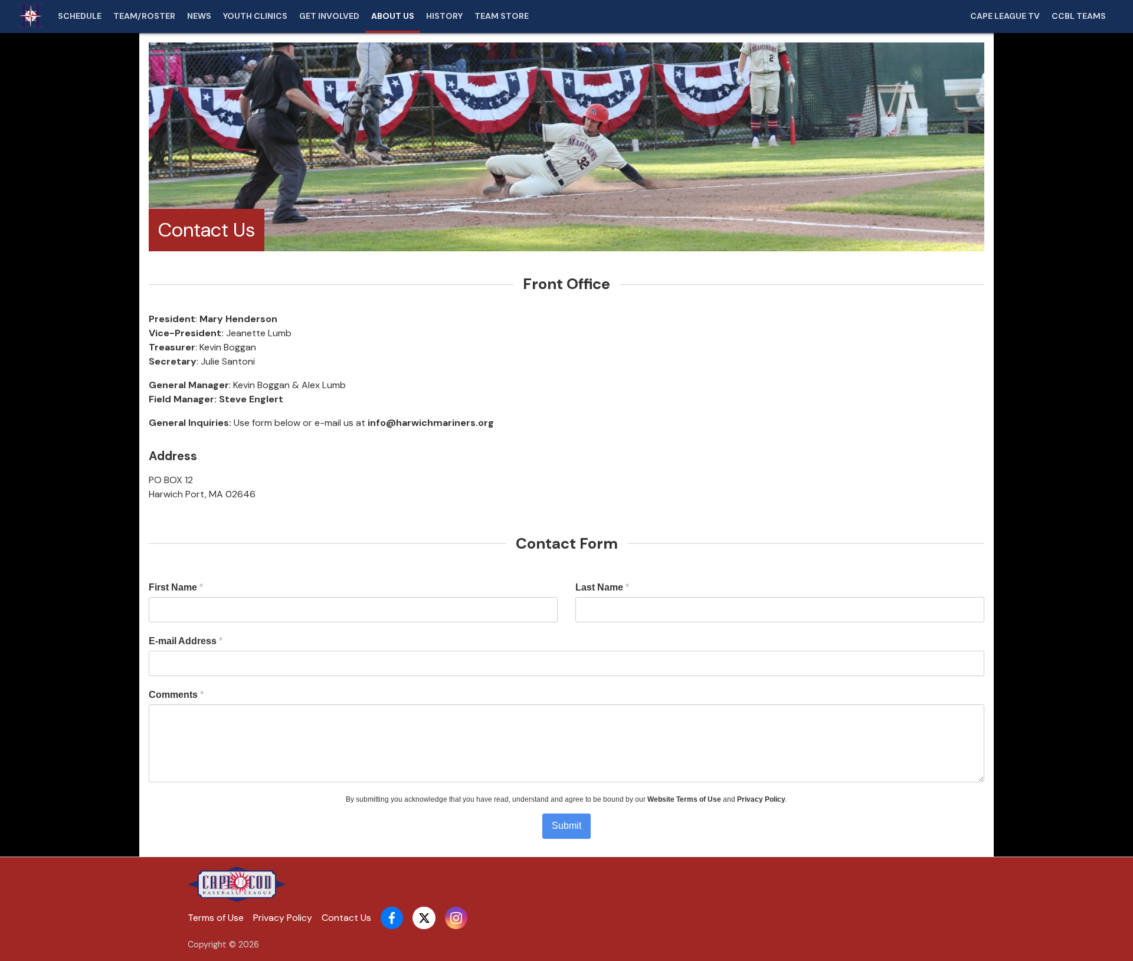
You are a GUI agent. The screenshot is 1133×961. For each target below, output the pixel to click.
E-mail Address (185, 641)
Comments (176, 695)
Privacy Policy (761, 799)
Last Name (602, 587)
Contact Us (346, 917)
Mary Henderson (238, 319)
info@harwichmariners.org (431, 422)
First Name (176, 587)
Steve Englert (251, 399)
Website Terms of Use (684, 799)
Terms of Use (216, 917)
